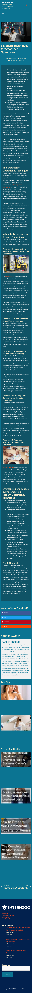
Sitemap (24, 989)
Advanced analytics (8, 467)
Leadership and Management (17, 60)
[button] (26, 5)
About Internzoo (7, 911)
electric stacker (9, 276)
